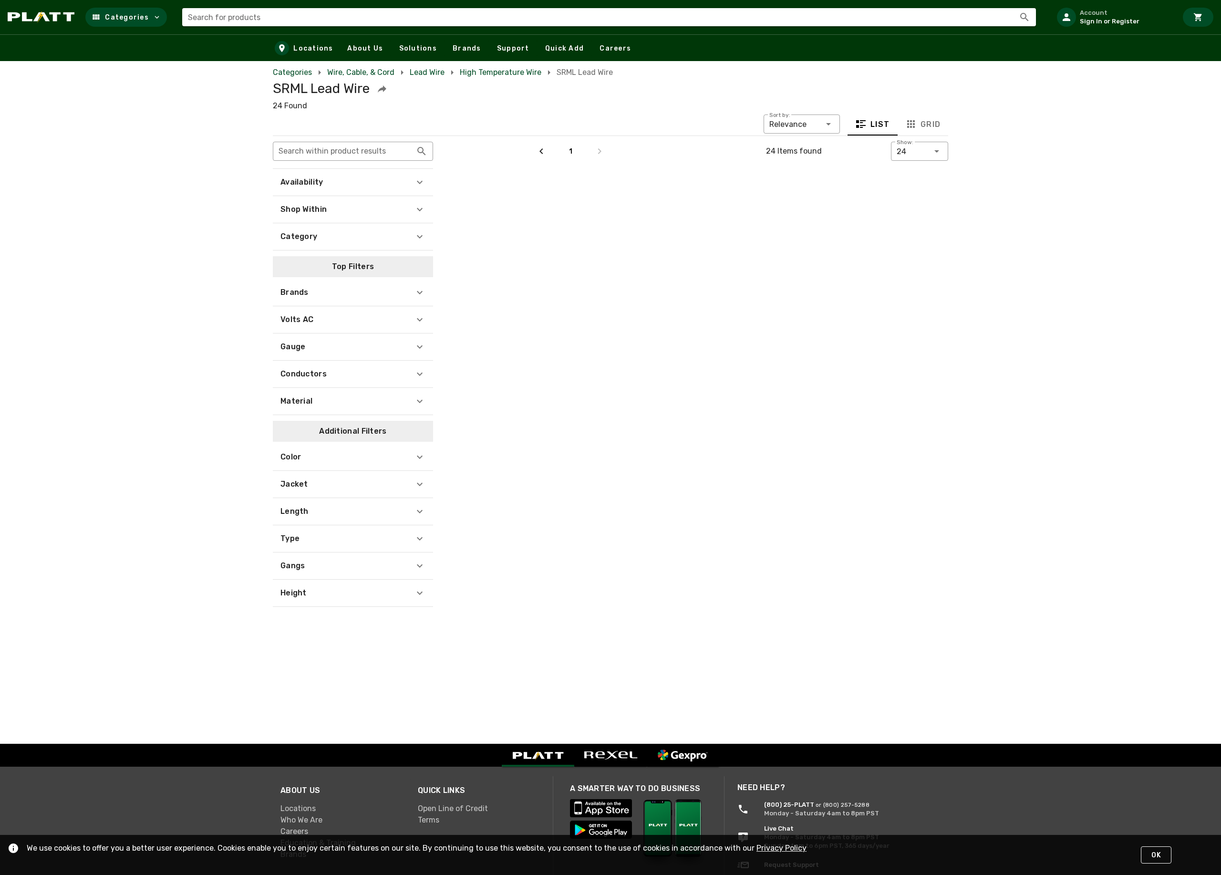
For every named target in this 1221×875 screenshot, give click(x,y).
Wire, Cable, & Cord (360, 72)
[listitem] (1113, 17)
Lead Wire (427, 72)
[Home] (43, 17)
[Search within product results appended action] (421, 151)
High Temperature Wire (500, 72)
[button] (126, 17)
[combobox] (609, 17)
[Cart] (1198, 17)
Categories (292, 72)
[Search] (1024, 17)
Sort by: (779, 115)
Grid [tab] (930, 124)
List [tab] (880, 124)
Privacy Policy (781, 848)
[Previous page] (541, 151)
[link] (341, 808)
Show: (905, 142)
